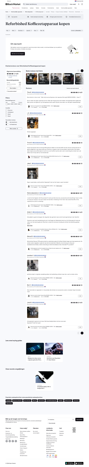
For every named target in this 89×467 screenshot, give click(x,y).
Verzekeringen (23, 446)
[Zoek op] (24, 4)
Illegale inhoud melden (51, 451)
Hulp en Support (23, 448)
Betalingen (22, 438)
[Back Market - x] (16, 441)
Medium (61, 435)
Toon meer (29, 225)
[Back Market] (13, 4)
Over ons (8, 431)
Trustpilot (61, 431)
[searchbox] (46, 4)
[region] (54, 79)
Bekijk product (56, 105)
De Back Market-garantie (51, 438)
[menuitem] (25, 7)
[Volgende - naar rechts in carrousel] (82, 70)
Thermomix (71, 11)
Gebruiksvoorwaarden (51, 433)
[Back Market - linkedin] (10, 441)
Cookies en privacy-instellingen (50, 443)
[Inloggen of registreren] (78, 4)
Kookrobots (77, 11)
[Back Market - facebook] (13, 441)
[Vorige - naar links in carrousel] (78, 70)
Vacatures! (8, 438)
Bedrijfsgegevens (50, 449)
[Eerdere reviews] (78, 333)
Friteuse (52, 11)
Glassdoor (61, 433)
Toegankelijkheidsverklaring (12, 437)
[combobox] (8, 30)
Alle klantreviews (23, 455)
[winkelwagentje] (82, 4)
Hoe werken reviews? (12, 91)
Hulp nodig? (73, 4)
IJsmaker (48, 11)
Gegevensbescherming (51, 440)
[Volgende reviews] (82, 333)
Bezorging (22, 440)
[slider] (7, 104)
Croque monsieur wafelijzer (62, 11)
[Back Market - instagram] (7, 441)
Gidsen (21, 450)
